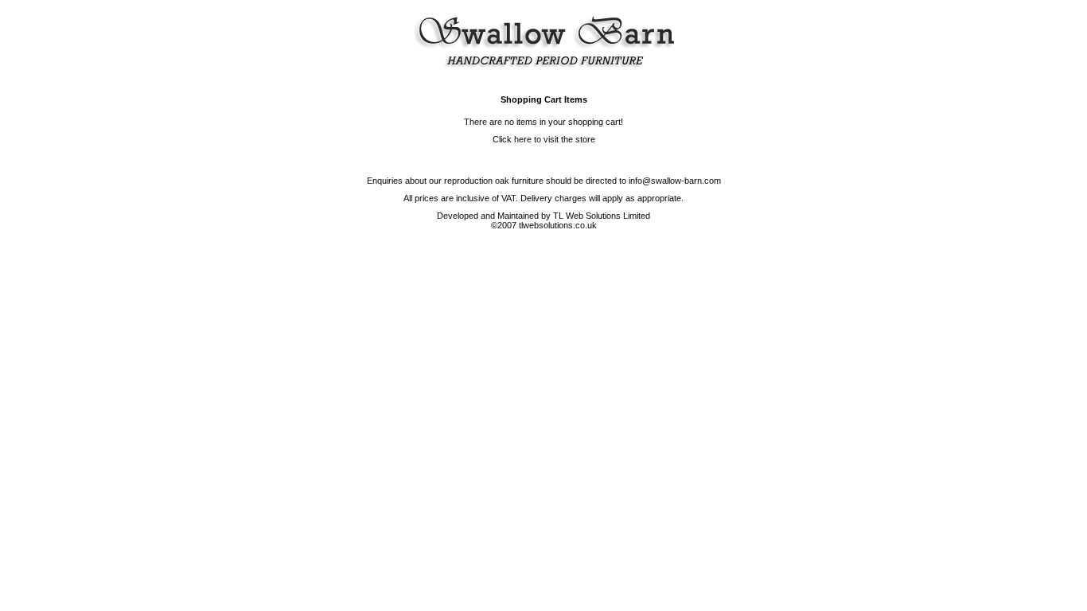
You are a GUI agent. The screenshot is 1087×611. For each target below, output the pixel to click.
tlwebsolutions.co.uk (558, 225)
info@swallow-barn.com (675, 180)
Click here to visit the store (544, 139)
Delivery (536, 198)
